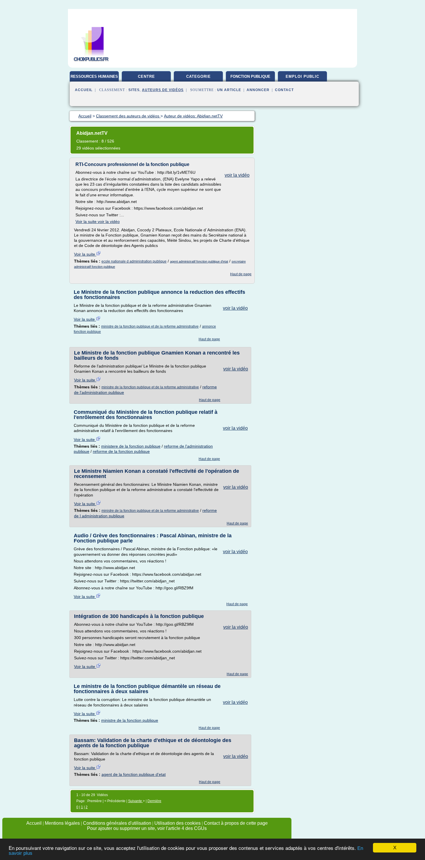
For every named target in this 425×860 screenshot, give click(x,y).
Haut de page (241, 274)
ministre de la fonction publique (129, 720)
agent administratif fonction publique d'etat (199, 261)
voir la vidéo (237, 175)
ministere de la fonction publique (130, 446)
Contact (284, 90)
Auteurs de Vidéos (163, 90)
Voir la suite (85, 254)
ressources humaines (94, 76)
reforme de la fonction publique (121, 451)
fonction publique (250, 76)
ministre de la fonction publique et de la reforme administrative (150, 326)
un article (229, 90)
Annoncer (258, 90)
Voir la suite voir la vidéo (97, 221)
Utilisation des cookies (177, 823)
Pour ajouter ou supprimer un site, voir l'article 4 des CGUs (147, 828)
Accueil (84, 90)
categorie (198, 76)
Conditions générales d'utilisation (117, 823)
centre (146, 76)
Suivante (135, 801)
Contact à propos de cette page (236, 823)
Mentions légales (62, 823)
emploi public (302, 76)
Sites (134, 90)
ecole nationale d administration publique (134, 261)
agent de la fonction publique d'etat (133, 774)
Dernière (154, 801)
